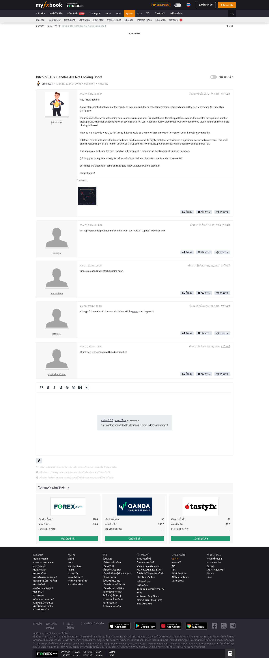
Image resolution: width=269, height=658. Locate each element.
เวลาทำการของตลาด (43, 562)
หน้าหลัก (40, 13)
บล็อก (209, 577)
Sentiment (69, 20)
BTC (141, 230)
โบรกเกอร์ (160, 13)
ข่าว (139, 13)
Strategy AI (95, 13)
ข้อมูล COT (38, 592)
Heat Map (98, 20)
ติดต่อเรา (211, 566)
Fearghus (56, 253)
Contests (175, 20)
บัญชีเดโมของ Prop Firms (149, 600)
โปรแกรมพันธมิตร (111, 581)
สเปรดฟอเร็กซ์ (144, 559)
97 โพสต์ (225, 265)
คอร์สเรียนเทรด (110, 603)
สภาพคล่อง (38, 595)
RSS (174, 570)
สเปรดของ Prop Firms (148, 596)
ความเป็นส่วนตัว (51, 625)
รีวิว (148, 13)
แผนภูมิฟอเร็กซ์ (75, 577)
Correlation (84, 20)
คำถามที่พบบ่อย (214, 559)
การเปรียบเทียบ (144, 603)
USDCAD (88, 655)
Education (160, 20)
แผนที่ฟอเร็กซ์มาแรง (43, 603)
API (173, 566)
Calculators (55, 20)
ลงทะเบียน (227, 4)
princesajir (47, 83)
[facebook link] (214, 626)
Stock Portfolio (179, 573)
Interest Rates (144, 20)
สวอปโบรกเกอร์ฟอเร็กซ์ (148, 566)
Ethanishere (57, 293)
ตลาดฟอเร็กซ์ (39, 573)
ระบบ (118, 13)
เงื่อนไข (37, 623)
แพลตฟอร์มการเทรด (112, 592)
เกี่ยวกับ (210, 573)
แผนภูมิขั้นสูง (178, 581)
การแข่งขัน (73, 573)
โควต (189, 212)
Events (112, 652)
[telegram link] (233, 626)
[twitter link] (224, 626)
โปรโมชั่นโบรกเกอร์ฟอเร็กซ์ (150, 573)
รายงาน (224, 212)
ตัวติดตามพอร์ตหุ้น (112, 606)
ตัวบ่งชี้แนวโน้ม (75, 584)
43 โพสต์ (225, 346)
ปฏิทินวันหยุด (39, 570)
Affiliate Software (180, 577)
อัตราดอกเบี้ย (39, 566)
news (135, 311)
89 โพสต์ (225, 94)
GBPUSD (88, 651)
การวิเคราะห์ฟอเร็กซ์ (43, 588)
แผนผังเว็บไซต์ (70, 625)
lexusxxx (56, 333)
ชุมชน (129, 13)
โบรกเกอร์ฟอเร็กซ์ (145, 562)
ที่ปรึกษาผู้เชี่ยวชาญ (112, 595)
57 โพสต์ (225, 306)
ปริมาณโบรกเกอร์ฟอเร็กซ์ (149, 570)
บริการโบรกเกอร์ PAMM (114, 584)
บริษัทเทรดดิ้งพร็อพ (112, 562)
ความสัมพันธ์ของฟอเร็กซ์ (45, 581)
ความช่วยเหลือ (214, 562)
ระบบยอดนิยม (74, 566)
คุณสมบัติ (176, 562)
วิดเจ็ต (175, 559)
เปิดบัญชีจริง (68, 538)
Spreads (129, 20)
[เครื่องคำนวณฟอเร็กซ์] (230, 653)
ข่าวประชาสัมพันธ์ (146, 577)
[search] (234, 14)
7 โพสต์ (226, 225)
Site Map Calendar (93, 623)
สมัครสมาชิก (225, 77)
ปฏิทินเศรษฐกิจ (40, 559)
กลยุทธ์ (71, 570)
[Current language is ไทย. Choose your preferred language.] (188, 5)
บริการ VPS (108, 566)
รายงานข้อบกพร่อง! (216, 570)
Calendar (40, 20)
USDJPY (65, 655)
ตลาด (108, 13)
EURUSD (65, 651)
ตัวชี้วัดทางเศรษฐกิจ (43, 606)
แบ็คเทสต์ (75, 13)
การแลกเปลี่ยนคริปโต (113, 599)
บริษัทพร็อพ (176, 13)
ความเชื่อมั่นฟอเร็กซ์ (77, 581)
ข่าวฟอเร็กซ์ (39, 584)
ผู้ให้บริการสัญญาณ (112, 570)
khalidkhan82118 (57, 374)
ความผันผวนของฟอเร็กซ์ (45, 577)
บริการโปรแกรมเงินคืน (113, 588)
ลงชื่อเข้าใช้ (206, 4)
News (111, 655)
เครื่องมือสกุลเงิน (41, 609)
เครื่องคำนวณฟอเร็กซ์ (43, 599)
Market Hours (114, 20)
